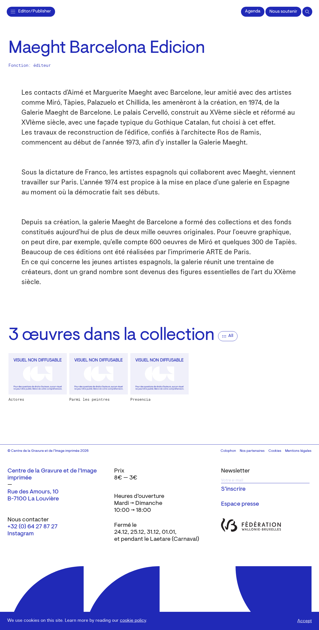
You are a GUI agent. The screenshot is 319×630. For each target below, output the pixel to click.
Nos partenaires (252, 451)
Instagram (20, 534)
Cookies (274, 451)
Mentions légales (298, 451)
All (230, 336)
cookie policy (133, 620)
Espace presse (240, 504)
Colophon (228, 451)
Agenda (252, 11)
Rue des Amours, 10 (33, 492)
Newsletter (235, 471)
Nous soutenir (283, 11)
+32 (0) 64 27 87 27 (32, 527)
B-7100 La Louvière (33, 499)
